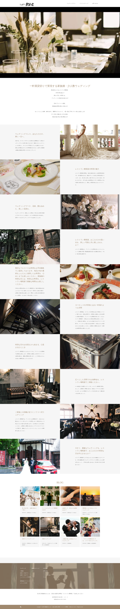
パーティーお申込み (47, 575)
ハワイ (33, 570)
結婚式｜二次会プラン (24, 575)
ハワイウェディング (84, 3)
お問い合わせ (95, 3)
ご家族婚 (21, 570)
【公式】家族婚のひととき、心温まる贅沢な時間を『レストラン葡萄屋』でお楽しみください (60, 593)
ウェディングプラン (71, 3)
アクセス (44, 577)
